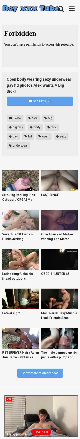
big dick (17, 127)
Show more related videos (40, 373)
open (45, 136)
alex (34, 118)
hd (30, 136)
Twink (16, 118)
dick (53, 127)
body (36, 127)
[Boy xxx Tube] (31, 9)
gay (15, 136)
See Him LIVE (41, 101)
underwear (20, 145)
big (49, 118)
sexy (62, 136)
